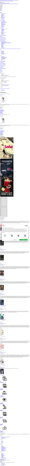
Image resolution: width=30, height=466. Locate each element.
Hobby (2, 25)
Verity (0, 260)
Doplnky (1, 10)
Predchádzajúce (1, 367)
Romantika (2, 15)
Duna (1, 59)
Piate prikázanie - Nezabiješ (2, 319)
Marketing (2, 456)
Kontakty (2, 453)
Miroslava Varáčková (2, 130)
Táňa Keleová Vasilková (3, 53)
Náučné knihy (2, 33)
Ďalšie (3, 367)
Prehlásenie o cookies (3, 457)
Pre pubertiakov (2, 30)
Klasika (2, 16)
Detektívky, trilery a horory (3, 13)
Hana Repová (1, 111)
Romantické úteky (3, 56)
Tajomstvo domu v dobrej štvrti (3, 305)
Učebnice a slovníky (2, 37)
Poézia (2, 18)
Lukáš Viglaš (1, 113)
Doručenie (2, 445)
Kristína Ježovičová (2, 110)
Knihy (0, 7)
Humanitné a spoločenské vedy (4, 22)
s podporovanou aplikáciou (5, 85)
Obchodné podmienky (3, 464)
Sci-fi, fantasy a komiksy (3, 32)
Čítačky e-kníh (2, 62)
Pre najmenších (2, 29)
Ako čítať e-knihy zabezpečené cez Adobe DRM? (4, 88)
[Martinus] (2, 2)
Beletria (1, 12)
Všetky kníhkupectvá (3, 437)
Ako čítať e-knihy (3, 448)
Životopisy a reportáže (3, 23)
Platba (2, 446)
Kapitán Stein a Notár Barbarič (4, 57)
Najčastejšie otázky (3, 447)
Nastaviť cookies (3, 463)
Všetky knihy (2, 43)
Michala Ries (1, 112)
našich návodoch (5, 77)
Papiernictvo (1, 67)
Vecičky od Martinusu (3, 63)
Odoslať (1, 461)
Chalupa (1, 335)
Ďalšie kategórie (2, 26)
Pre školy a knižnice (3, 449)
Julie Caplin (2, 51)
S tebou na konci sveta (2, 290)
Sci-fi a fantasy (2, 14)
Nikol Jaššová (2, 90)
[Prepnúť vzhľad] (0, 1)
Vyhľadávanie (1, 6)
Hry (0, 9)
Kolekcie (2, 46)
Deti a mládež (1, 27)
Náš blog (2, 454)
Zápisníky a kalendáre (3, 68)
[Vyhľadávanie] (0, 4)
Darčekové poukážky (2, 61)
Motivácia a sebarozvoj (3, 21)
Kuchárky (1, 36)
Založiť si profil (1, 115)
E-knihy (2, 441)
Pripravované (2, 45)
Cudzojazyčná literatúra (3, 41)
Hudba (1, 69)
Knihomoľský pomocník (3, 450)
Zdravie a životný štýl (3, 24)
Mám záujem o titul (3, 47)
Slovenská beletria (3, 17)
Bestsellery (2, 44)
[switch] (12, 235)
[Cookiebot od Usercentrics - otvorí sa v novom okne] (25, 225)
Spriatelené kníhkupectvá (3, 438)
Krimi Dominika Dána (3, 58)
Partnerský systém (3, 455)
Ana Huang (2, 52)
